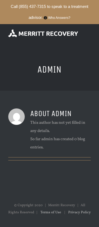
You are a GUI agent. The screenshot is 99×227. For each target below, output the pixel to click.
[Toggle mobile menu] (88, 41)
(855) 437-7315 (32, 6)
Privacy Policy (79, 212)
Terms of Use (51, 212)
